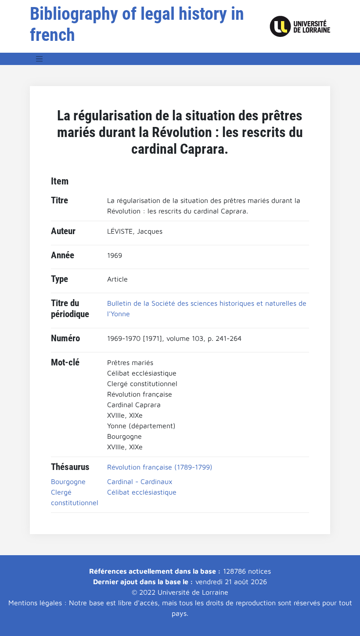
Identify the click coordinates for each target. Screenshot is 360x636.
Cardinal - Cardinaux (140, 481)
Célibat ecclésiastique (141, 492)
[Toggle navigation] (39, 59)
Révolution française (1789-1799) (159, 467)
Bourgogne (68, 481)
